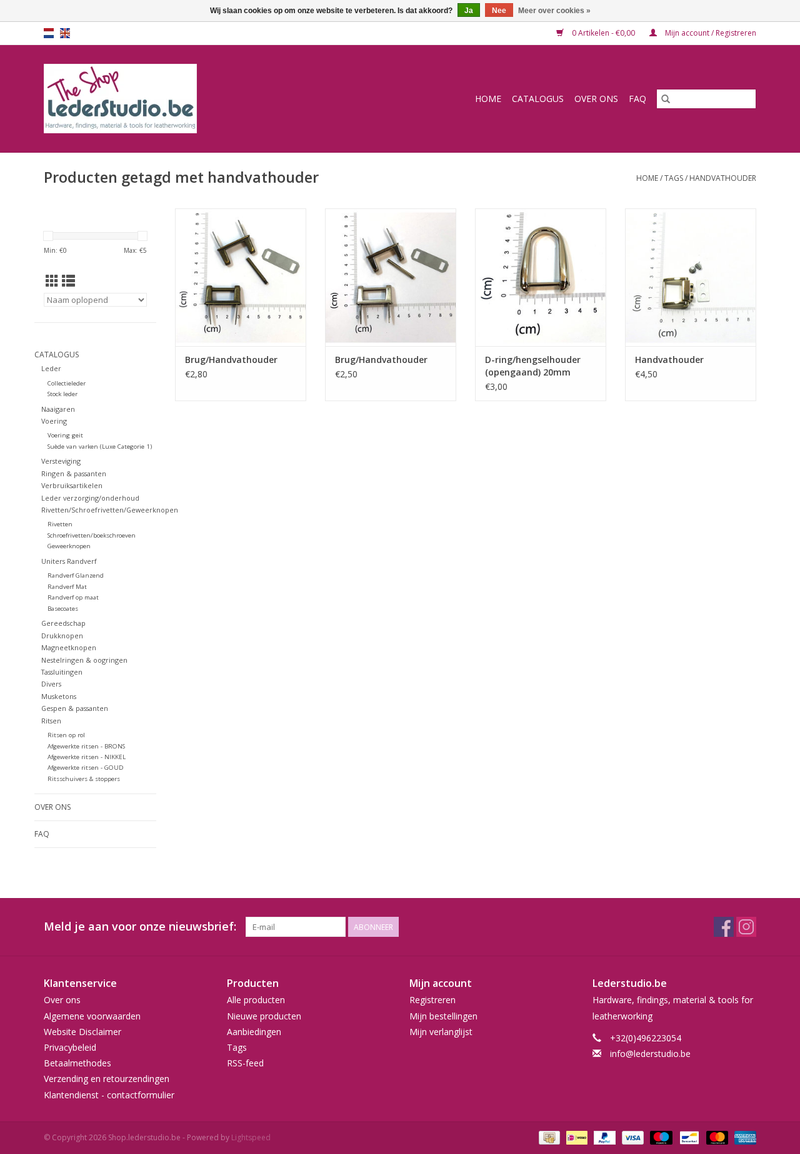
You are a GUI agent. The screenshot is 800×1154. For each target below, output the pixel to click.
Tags (673, 178)
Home (488, 99)
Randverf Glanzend (76, 575)
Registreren (432, 1000)
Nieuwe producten (264, 1016)
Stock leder (63, 394)
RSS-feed (245, 1063)
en (65, 33)
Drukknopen (62, 635)
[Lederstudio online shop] (168, 98)
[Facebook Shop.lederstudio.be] (724, 927)
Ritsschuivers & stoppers (84, 779)
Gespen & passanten (74, 708)
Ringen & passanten (73, 473)
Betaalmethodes (77, 1063)
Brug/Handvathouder (231, 359)
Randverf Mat (67, 587)
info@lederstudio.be (650, 1054)
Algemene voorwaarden (92, 1016)
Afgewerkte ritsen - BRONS (86, 746)
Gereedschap (63, 623)
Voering (54, 421)
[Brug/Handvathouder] (240, 277)
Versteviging (61, 461)
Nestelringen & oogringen (84, 660)
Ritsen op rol (66, 735)
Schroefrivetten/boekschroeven (92, 535)
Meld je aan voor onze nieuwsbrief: (140, 926)
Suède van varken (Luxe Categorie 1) (100, 446)
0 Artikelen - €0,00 (603, 33)
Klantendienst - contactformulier (109, 1095)
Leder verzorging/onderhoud (90, 498)
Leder (51, 368)
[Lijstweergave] (68, 281)
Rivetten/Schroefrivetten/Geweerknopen (109, 509)
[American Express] (743, 1136)
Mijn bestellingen (443, 1016)
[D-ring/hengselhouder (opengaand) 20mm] (540, 277)
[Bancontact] (688, 1136)
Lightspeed (251, 1137)
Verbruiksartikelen (71, 485)
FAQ (637, 99)
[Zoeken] (665, 99)
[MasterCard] (716, 1136)
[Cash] (548, 1136)
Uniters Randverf (69, 561)
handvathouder (722, 178)
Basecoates (63, 609)
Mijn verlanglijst (440, 1032)
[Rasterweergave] (52, 281)
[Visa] (632, 1136)
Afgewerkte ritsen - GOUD (86, 767)
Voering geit (65, 435)
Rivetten (60, 524)
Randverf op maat (73, 597)
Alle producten (256, 1000)
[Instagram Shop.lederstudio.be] (746, 927)
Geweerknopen (69, 546)
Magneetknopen (68, 647)
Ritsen (51, 720)
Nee (499, 10)
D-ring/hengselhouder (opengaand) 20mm (533, 366)
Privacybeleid (70, 1047)
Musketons (58, 696)
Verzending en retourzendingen (106, 1079)
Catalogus (538, 99)
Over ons (596, 99)
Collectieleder (67, 383)
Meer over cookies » (554, 10)
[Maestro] (660, 1136)
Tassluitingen (61, 672)
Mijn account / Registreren (709, 33)
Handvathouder (669, 359)
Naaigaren (58, 409)
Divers (51, 683)
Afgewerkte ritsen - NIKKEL (87, 757)
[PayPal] (603, 1136)
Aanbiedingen (254, 1032)
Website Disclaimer (82, 1032)
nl (49, 33)
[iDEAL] (575, 1136)
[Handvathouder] (690, 277)
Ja (468, 10)
